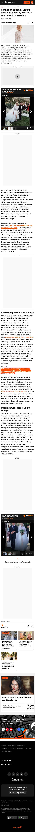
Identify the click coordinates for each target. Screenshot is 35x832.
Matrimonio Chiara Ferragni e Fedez (11, 7)
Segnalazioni (11, 745)
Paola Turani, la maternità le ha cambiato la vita (16, 698)
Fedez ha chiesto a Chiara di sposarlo (13, 391)
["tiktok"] (3, 729)
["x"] (14, 729)
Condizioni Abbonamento (17, 748)
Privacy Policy (21, 745)
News (8, 621)
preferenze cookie (6, 751)
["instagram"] (7, 729)
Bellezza (3, 621)
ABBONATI (27, 2)
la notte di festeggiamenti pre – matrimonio (19, 337)
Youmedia (3, 745)
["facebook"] (18, 729)
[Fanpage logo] (9, 2)
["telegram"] (22, 729)
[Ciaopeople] (17, 827)
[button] (32, 22)
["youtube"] (11, 729)
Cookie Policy (5, 748)
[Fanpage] (17, 779)
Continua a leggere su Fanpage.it (17, 562)
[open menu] (2, 2)
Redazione (28, 748)
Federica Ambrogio (11, 22)
